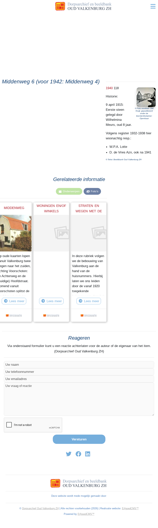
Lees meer (16, 301)
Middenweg (14, 208)
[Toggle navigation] (153, 6)
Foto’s (94, 191)
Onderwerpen (71, 191)
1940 (109, 88)
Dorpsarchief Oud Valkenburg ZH (40, 508)
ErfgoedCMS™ (130, 508)
